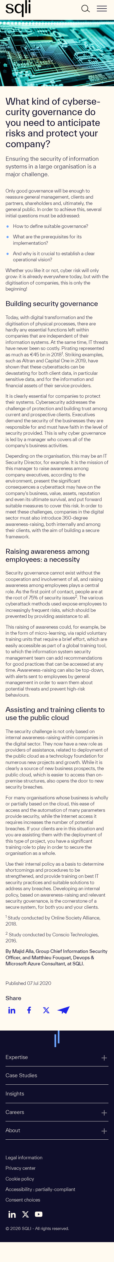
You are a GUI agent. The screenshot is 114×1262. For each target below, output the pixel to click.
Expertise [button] (17, 1057)
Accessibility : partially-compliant (40, 1189)
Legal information (24, 1157)
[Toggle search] (85, 8)
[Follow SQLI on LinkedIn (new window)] (12, 1214)
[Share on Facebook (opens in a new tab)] (29, 1010)
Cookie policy (20, 1178)
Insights (15, 1093)
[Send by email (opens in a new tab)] (63, 1010)
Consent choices (23, 1199)
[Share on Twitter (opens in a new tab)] (46, 1010)
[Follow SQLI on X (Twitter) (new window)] (25, 1214)
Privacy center (21, 1168)
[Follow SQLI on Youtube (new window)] (38, 1214)
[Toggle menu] (101, 8)
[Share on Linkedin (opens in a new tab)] (12, 1010)
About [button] (13, 1130)
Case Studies (21, 1075)
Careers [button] (15, 1112)
